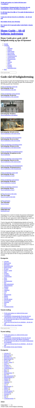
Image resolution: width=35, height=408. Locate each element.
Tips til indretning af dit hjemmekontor (11, 168)
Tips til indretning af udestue (8, 182)
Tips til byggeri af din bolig (8, 197)
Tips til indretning (5, 154)
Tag (5, 305)
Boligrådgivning (11, 68)
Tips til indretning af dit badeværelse (10, 133)
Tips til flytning (5, 204)
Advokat (6, 261)
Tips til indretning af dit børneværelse (11, 147)
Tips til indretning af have (7, 190)
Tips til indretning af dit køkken (9, 115)
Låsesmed (6, 290)
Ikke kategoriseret (9, 284)
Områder (6, 45)
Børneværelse (11, 54)
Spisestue (9, 48)
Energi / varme (8, 270)
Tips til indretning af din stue (8, 89)
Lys (5, 293)
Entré (8, 60)
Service (6, 297)
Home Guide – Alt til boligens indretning (13, 32)
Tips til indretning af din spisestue (10, 96)
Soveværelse (10, 53)
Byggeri (9, 65)
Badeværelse (10, 51)
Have (8, 63)
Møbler (6, 296)
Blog (5, 69)
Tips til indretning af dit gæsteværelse (11, 161)
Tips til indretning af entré (7, 175)
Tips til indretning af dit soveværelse (10, 140)
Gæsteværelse (11, 57)
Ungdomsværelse (12, 56)
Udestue (9, 62)
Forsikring (7, 275)
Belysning (7, 264)
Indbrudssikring (8, 285)
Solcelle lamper (8, 299)
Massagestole (7, 294)
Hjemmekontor (11, 59)
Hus (5, 282)
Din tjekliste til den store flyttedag (10, 21)
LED (5, 291)
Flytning (9, 66)
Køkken (9, 50)
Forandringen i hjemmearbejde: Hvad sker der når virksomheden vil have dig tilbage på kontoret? (15, 8)
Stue (8, 47)
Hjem (5, 279)
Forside (6, 44)
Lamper (6, 288)
